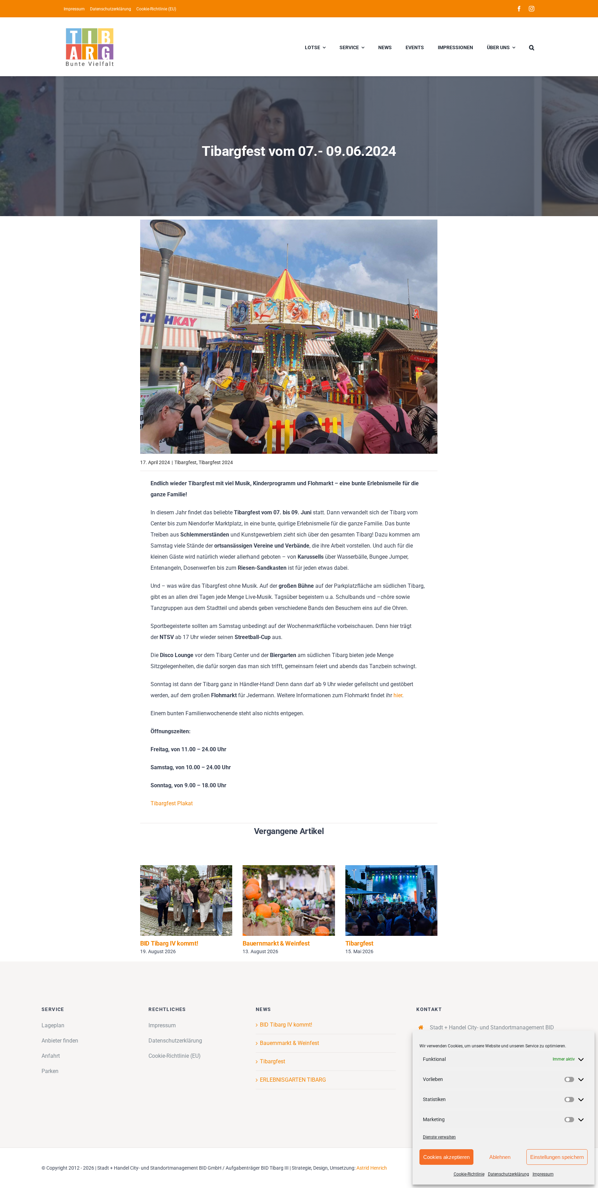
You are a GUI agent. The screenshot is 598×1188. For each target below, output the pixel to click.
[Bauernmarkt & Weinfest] (289, 900)
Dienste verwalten (439, 1137)
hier (397, 695)
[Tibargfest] (391, 900)
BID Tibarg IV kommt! (176, 900)
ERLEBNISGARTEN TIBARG (293, 1079)
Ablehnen (499, 1157)
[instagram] (531, 8)
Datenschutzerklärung (508, 1174)
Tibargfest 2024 (216, 462)
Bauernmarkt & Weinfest (279, 900)
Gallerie (196, 900)
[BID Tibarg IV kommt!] (186, 900)
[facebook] (519, 8)
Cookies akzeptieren (446, 1157)
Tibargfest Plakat (172, 803)
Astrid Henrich (371, 1168)
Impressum (543, 1174)
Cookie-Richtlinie (469, 1174)
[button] (531, 46)
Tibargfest (185, 462)
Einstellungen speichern (557, 1157)
